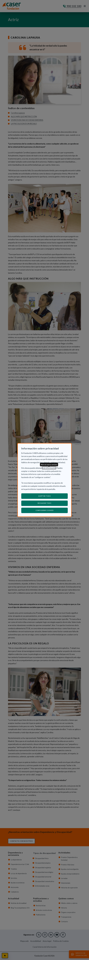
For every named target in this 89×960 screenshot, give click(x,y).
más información (49, 468)
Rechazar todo (44, 503)
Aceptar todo (44, 496)
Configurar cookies (52, 510)
